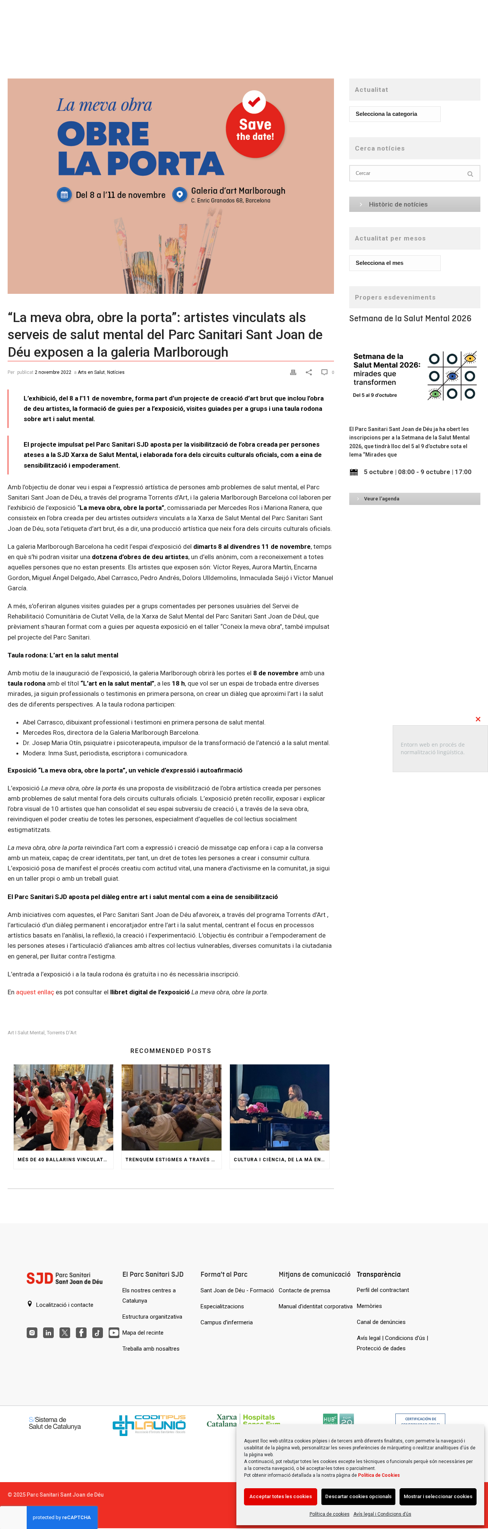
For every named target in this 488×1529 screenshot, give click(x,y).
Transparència (379, 1274)
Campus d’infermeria (227, 1322)
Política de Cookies (379, 1475)
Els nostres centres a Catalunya (149, 1295)
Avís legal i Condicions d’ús (382, 1514)
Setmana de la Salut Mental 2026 (410, 318)
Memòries (369, 1306)
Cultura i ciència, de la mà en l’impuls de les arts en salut (281, 1159)
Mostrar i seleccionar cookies (438, 1496)
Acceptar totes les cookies (280, 1496)
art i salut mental (26, 1032)
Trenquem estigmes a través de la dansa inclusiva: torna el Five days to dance (173, 1159)
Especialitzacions (222, 1306)
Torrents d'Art (62, 1032)
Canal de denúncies (381, 1322)
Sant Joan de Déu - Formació (237, 1290)
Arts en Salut (91, 372)
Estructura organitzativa (152, 1316)
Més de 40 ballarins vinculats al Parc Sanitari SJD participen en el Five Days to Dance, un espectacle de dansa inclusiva (65, 1159)
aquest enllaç (35, 992)
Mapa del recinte (143, 1332)
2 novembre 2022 (53, 372)
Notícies (116, 372)
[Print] (294, 372)
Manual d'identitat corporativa (316, 1306)
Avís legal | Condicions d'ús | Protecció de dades (392, 1343)
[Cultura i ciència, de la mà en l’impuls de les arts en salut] (279, 1107)
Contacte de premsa (304, 1290)
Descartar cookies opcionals (358, 1496)
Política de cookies (330, 1514)
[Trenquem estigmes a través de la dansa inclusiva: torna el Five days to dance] (171, 1107)
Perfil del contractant (383, 1290)
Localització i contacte (64, 1304)
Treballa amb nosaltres (151, 1348)
